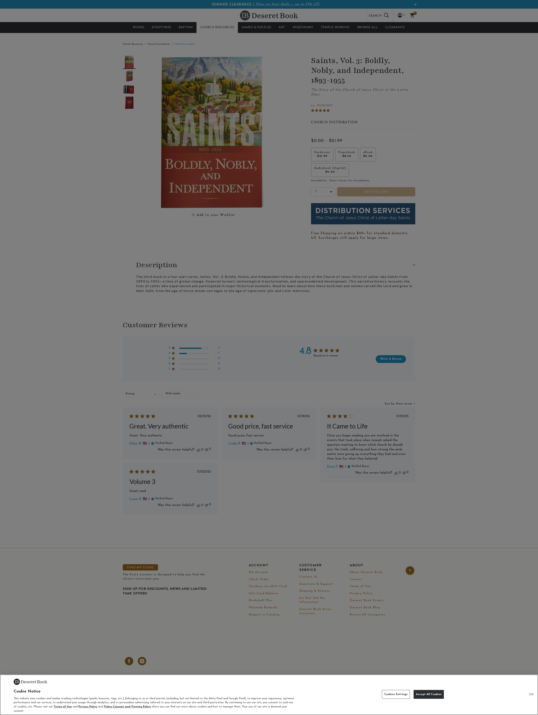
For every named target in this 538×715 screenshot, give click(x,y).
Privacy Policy (87, 706)
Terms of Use (63, 706)
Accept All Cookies (429, 694)
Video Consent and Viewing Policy (127, 706)
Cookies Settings (395, 694)
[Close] (531, 694)
